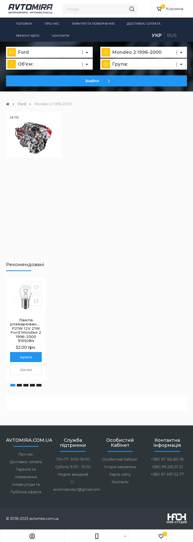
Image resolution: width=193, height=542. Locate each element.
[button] (12, 385)
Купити (26, 357)
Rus (172, 35)
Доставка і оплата (144, 23)
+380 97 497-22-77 (167, 474)
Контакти (60, 35)
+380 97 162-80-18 (167, 459)
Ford (22, 104)
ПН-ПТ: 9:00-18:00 (73, 459)
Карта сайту (120, 474)
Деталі (26, 370)
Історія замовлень (120, 467)
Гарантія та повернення (93, 23)
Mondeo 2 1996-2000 (53, 104)
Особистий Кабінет (120, 459)
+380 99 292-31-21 (167, 467)
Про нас (52, 23)
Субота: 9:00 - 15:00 (72, 467)
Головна (24, 23)
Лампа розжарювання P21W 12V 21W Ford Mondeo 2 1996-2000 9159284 (26, 330)
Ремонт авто (27, 35)
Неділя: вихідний (73, 474)
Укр (157, 35)
